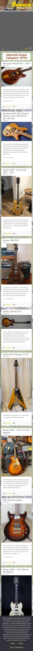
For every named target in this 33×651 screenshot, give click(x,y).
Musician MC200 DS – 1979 (16, 64)
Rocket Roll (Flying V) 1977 (16, 355)
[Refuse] (31, 633)
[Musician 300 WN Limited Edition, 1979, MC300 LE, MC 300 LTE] (16, 131)
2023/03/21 (8, 163)
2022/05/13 (8, 347)
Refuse (21, 643)
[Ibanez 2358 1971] (16, 264)
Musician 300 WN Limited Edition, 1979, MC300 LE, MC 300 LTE (16, 116)
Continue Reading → (9, 101)
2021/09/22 (8, 493)
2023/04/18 (8, 106)
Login (26, 49)
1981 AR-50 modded (12, 501)
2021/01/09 (8, 562)
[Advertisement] (16, 28)
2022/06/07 (8, 304)
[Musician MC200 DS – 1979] (16, 76)
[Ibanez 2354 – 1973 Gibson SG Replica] (16, 598)
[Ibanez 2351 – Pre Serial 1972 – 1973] (16, 196)
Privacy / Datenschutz (16, 647)
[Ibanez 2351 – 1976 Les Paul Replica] (16, 456)
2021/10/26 (8, 423)
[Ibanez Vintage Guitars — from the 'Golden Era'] (21, 5)
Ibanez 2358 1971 (11, 241)
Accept (12, 643)
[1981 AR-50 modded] (16, 523)
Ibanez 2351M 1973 (12, 312)
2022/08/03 (8, 233)
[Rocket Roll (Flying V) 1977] (16, 385)
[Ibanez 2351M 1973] (16, 322)
